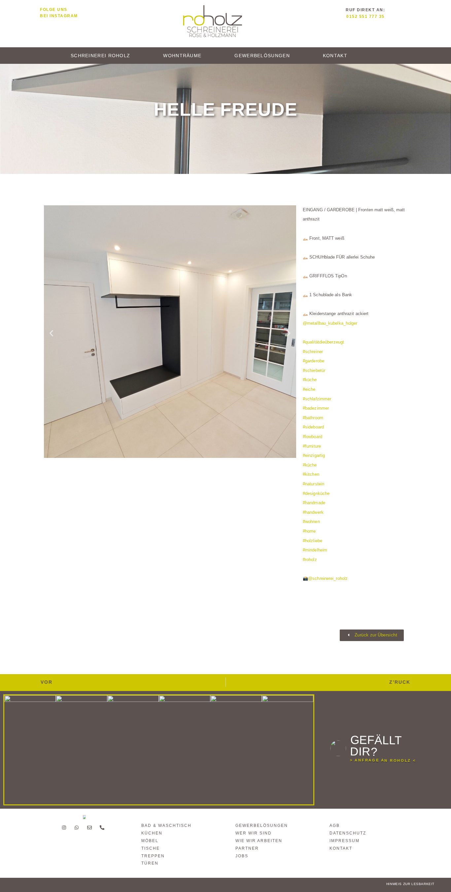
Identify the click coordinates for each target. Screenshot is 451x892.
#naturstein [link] (313, 483)
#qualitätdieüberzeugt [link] (323, 342)
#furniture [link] (312, 446)
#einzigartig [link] (314, 455)
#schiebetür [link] (314, 370)
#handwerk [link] (313, 512)
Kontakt (335, 55)
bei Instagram (59, 16)
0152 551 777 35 (365, 16)
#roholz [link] (310, 559)
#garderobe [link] (313, 360)
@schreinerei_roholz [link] (328, 578)
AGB (335, 825)
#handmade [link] (314, 502)
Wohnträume (182, 55)
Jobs (241, 856)
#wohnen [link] (311, 521)
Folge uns (53, 9)
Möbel (149, 840)
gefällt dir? (375, 746)
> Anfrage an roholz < (383, 760)
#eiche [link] (309, 389)
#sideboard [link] (313, 427)
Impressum (345, 840)
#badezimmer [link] (316, 408)
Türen (149, 863)
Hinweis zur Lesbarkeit (410, 884)
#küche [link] (310, 379)
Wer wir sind (253, 833)
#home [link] (309, 531)
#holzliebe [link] (312, 540)
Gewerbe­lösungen (262, 55)
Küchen (151, 833)
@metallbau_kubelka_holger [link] (330, 323)
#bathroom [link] (313, 417)
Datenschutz (348, 833)
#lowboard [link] (312, 436)
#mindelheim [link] (315, 549)
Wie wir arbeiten (258, 840)
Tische (150, 848)
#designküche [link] (316, 493)
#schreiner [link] (313, 351)
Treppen (153, 856)
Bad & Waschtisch (166, 825)
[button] (51, 333)
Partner (247, 848)
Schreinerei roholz (100, 55)
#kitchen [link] (311, 474)
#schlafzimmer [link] (317, 398)
